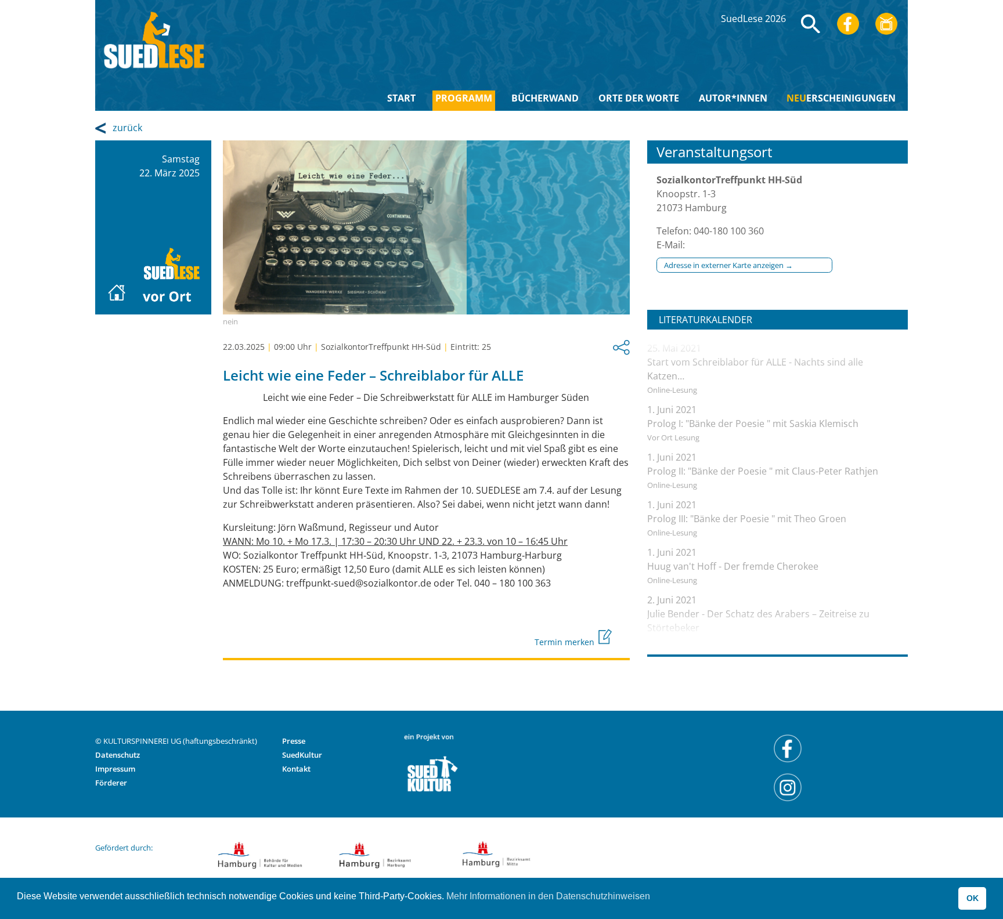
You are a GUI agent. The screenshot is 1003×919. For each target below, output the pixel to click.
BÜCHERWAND (545, 98)
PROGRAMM (463, 98)
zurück (127, 127)
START (401, 98)
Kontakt (296, 769)
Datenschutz (117, 755)
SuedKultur (302, 755)
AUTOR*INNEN (733, 98)
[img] (811, 24)
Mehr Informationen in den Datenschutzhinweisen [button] (548, 896)
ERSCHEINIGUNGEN (841, 98)
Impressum (115, 769)
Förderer (111, 782)
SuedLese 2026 (753, 18)
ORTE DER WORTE (638, 98)
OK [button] (972, 898)
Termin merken (566, 641)
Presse (293, 741)
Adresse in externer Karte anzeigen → (728, 265)
